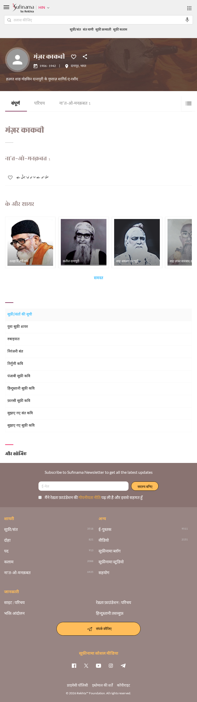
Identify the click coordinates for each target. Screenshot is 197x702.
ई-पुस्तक (104, 529)
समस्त (98, 278)
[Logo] (23, 9)
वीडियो (103, 540)
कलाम (9, 562)
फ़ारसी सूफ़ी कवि (18, 401)
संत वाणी (88, 29)
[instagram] (111, 665)
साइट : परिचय (14, 602)
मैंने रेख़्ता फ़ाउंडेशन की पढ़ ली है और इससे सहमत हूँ (94, 497)
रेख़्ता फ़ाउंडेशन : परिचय (113, 602)
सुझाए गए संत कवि (20, 413)
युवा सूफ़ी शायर (17, 326)
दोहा (7, 540)
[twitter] (86, 665)
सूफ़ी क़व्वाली (103, 29)
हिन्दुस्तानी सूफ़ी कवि (21, 388)
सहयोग (103, 573)
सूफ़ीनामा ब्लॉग (109, 551)
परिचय (39, 104)
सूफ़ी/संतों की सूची (19, 314)
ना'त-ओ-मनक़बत (75, 104)
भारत (83, 66)
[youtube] (98, 665)
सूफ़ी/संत (75, 29)
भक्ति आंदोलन (14, 613)
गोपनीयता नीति (89, 497)
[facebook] (74, 665)
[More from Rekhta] (189, 8)
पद (6, 551)
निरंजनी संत (15, 351)
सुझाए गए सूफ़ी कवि (21, 425)
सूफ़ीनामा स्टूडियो (111, 562)
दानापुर (75, 66)
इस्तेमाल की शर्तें (102, 685)
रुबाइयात (13, 339)
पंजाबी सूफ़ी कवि (18, 376)
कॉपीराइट (123, 685)
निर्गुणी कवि (15, 364)
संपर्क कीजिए (104, 628)
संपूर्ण (15, 104)
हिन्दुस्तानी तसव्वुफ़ (109, 613)
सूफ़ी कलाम (120, 29)
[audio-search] (187, 19)
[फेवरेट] (73, 56)
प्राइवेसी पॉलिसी (77, 685)
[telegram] (123, 665)
